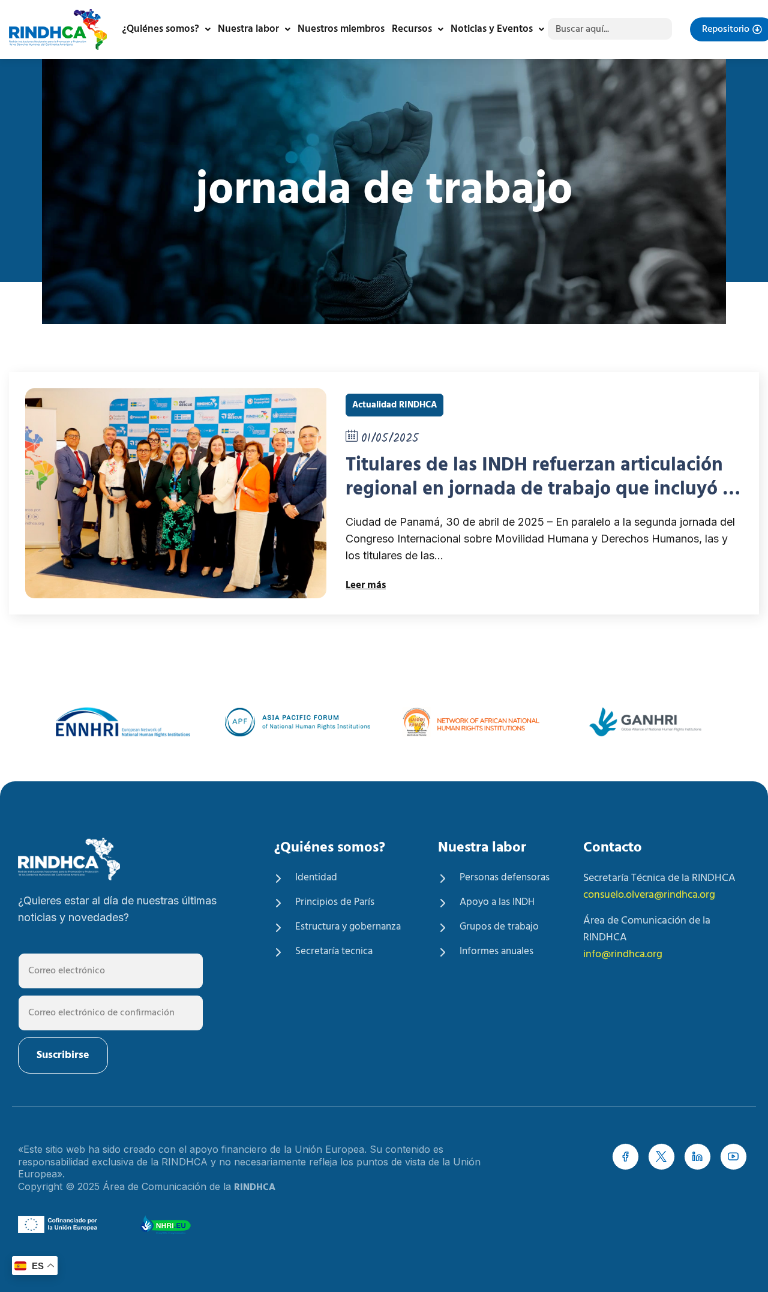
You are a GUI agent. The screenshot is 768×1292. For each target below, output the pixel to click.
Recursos (412, 29)
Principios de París (334, 902)
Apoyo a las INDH (497, 902)
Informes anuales (496, 952)
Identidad (316, 878)
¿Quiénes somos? (160, 29)
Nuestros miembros (341, 29)
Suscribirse (63, 1055)
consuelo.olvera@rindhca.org (649, 895)
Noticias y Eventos (492, 29)
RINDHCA (254, 1187)
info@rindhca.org (622, 954)
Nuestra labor (248, 29)
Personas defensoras (505, 878)
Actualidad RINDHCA (394, 405)
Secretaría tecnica (334, 952)
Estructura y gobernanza (348, 927)
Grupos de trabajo (499, 927)
